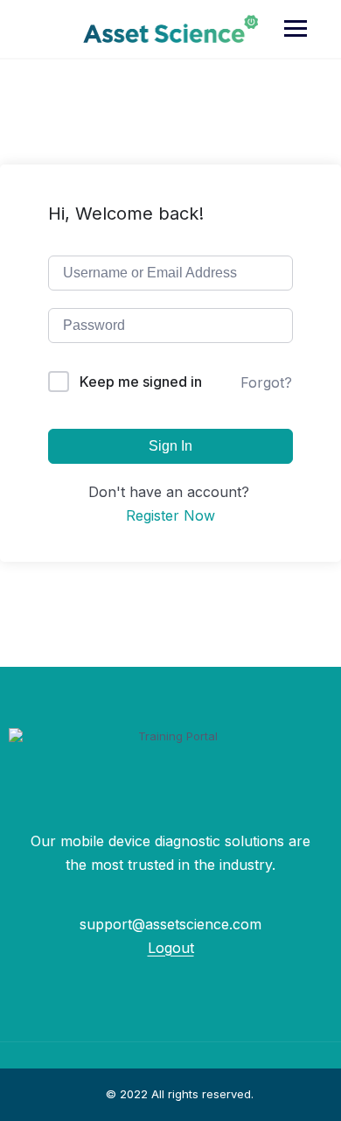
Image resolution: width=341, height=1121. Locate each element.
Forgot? (266, 382)
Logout (171, 947)
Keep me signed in (141, 381)
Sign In (170, 445)
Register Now (170, 515)
